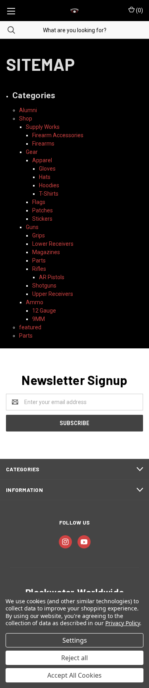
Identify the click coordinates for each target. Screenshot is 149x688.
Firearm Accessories (57, 135)
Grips (38, 235)
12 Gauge (44, 310)
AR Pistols (51, 277)
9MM (38, 319)
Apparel (42, 160)
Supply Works (43, 127)
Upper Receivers (52, 294)
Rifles (39, 269)
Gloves (47, 168)
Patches (42, 210)
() (139, 10)
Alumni (28, 110)
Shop (25, 118)
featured (30, 327)
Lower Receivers (53, 244)
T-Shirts (48, 193)
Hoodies (49, 185)
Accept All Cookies (74, 675)
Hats (44, 177)
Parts (39, 260)
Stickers (42, 219)
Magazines (46, 252)
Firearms (43, 143)
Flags (38, 202)
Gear (32, 152)
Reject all (74, 657)
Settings (74, 640)
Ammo (34, 302)
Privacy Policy (122, 623)
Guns (32, 227)
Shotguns (44, 285)
